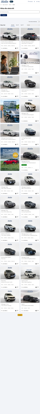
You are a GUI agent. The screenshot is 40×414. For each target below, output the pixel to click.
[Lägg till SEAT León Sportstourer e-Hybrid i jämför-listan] (36, 48)
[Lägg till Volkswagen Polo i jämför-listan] (16, 96)
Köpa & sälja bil (5, 4)
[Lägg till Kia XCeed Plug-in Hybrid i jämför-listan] (16, 264)
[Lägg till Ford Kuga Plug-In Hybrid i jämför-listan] (36, 144)
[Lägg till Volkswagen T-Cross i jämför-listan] (36, 73)
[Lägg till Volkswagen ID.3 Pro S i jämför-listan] (36, 170)
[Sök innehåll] (34, 2)
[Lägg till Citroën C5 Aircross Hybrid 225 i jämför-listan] (16, 48)
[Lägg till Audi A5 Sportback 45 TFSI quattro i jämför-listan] (36, 96)
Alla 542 (12, 24)
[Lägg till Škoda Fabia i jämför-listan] (16, 287)
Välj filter (4, 15)
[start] (1, 4)
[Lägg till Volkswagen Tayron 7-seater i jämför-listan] (36, 240)
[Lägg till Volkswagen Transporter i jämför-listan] (36, 193)
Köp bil (10, 4)
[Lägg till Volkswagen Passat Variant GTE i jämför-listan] (16, 144)
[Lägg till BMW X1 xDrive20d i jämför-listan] (36, 217)
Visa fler (20, 314)
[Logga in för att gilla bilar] (17, 48)
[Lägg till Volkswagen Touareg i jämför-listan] (36, 264)
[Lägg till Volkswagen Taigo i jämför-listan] (16, 193)
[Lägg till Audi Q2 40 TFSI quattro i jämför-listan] (16, 240)
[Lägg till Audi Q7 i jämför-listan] (36, 311)
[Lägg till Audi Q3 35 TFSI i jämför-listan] (36, 287)
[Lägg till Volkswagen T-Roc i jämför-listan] (36, 121)
